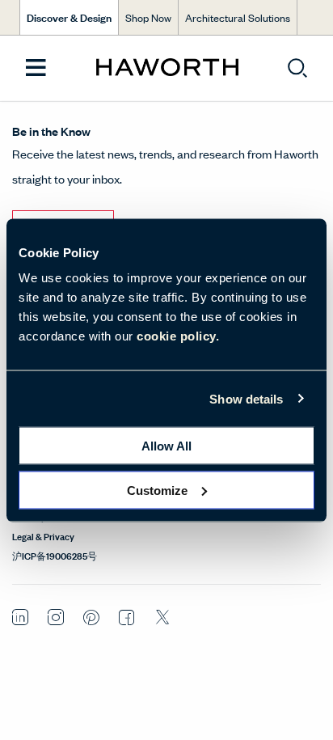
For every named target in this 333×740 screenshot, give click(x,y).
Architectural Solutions (237, 17)
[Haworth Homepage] (166, 68)
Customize (157, 490)
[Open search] (297, 68)
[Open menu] (36, 68)
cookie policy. (178, 336)
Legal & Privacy (43, 535)
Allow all (166, 446)
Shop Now (148, 17)
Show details (246, 398)
